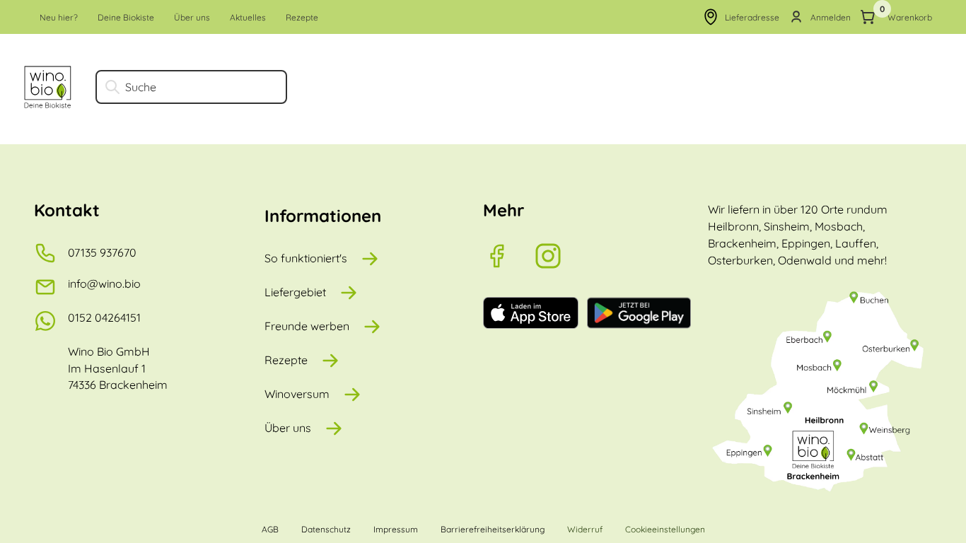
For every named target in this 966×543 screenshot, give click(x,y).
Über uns (287, 428)
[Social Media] (508, 256)
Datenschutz (326, 529)
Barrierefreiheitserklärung (493, 529)
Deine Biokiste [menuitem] (126, 17)
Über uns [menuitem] (192, 17)
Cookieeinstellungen (665, 529)
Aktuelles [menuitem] (248, 17)
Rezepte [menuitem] (302, 17)
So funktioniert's (305, 258)
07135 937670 (102, 252)
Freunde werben (306, 326)
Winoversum (297, 394)
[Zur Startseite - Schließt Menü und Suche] (48, 87)
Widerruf (585, 529)
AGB (270, 529)
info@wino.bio (104, 283)
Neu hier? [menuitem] (59, 17)
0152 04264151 (104, 317)
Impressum (395, 529)
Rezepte (286, 360)
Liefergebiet (295, 292)
